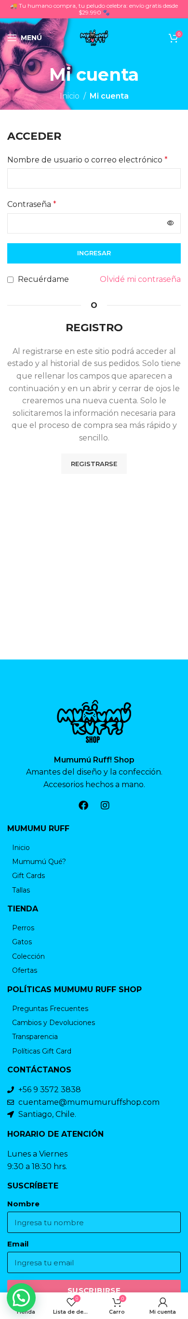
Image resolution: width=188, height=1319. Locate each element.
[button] (21, 1297)
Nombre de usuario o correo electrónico (87, 159)
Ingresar (94, 253)
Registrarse (94, 464)
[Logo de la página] (94, 37)
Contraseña (31, 204)
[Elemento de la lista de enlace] (94, 847)
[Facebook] (83, 805)
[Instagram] (105, 805)
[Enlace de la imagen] (94, 720)
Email (17, 1244)
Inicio (70, 96)
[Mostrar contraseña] (171, 223)
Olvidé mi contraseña (140, 279)
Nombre (23, 1204)
